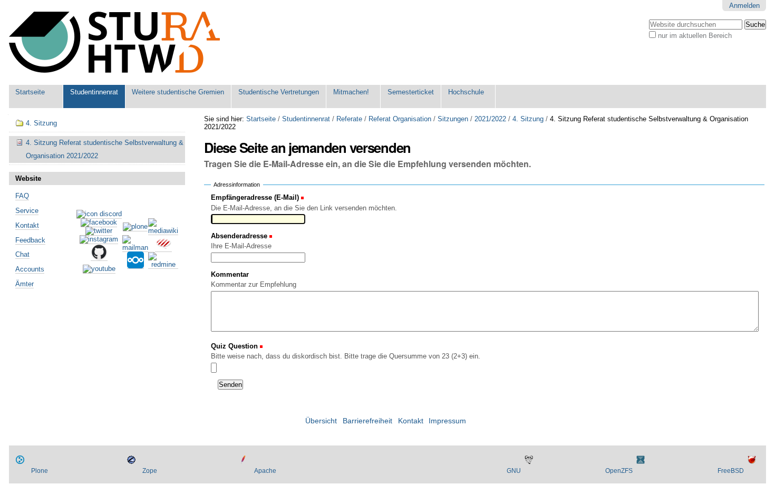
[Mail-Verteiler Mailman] (135, 248)
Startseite (30, 92)
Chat (22, 254)
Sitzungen (453, 119)
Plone (39, 470)
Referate (349, 119)
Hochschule (466, 92)
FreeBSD (731, 470)
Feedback (30, 240)
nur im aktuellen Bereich (695, 36)
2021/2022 (490, 119)
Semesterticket (411, 92)
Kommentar (230, 274)
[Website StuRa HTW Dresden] (114, 42)
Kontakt (27, 225)
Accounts (29, 269)
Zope (149, 470)
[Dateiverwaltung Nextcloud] (135, 264)
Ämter (24, 284)
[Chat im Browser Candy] (163, 248)
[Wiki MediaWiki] (163, 231)
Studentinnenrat (94, 92)
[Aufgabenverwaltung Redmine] (163, 264)
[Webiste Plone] (135, 227)
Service (26, 211)
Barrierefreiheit (367, 421)
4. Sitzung (528, 119)
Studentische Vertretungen (278, 92)
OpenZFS (619, 470)
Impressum (447, 421)
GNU (514, 470)
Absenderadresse (239, 236)
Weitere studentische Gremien (178, 92)
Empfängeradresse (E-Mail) (255, 197)
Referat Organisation (400, 119)
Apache (265, 470)
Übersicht (321, 421)
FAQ (22, 196)
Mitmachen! (351, 92)
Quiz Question (235, 346)
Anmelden (744, 5)
